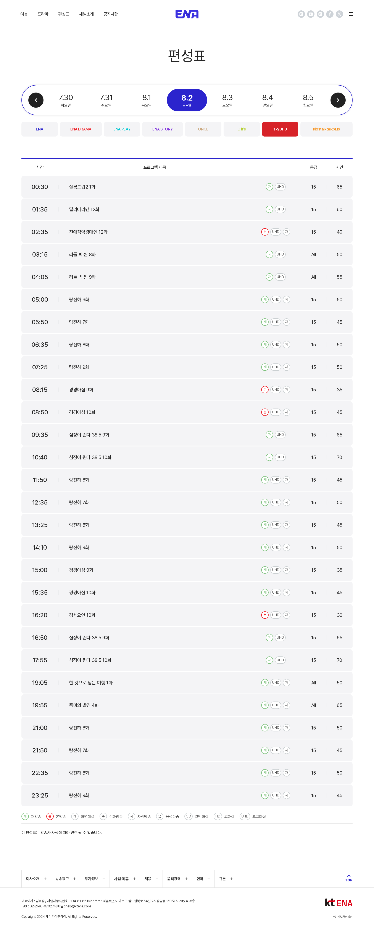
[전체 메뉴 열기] (351, 14)
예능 (23, 14)
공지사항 (110, 14)
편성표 (63, 14)
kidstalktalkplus (326, 129)
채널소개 (86, 14)
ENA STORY (162, 129)
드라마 (42, 14)
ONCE (203, 129)
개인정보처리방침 (342, 916)
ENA (39, 129)
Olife (241, 129)
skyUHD (280, 129)
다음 (338, 100)
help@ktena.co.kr (78, 906)
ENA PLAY (122, 129)
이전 (36, 100)
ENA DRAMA (80, 129)
